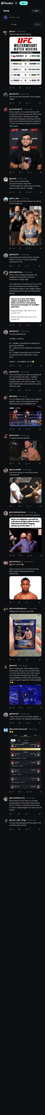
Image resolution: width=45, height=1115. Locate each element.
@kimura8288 (15, 470)
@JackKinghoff (15, 109)
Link (14, 24)
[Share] (40, 88)
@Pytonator (14, 435)
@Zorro (12, 31)
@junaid (12, 179)
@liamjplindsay (15, 272)
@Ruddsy (13, 396)
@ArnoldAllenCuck (17, 798)
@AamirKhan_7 (15, 562)
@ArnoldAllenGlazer (17, 512)
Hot (36, 11)
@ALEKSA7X (14, 94)
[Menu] (16, 3)
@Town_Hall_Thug (17, 820)
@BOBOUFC (14, 255)
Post (37, 24)
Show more (13, 126)
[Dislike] (20, 88)
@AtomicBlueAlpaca (18, 608)
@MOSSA (13, 666)
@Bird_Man (14, 198)
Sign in (23, 3)
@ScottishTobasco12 (18, 729)
